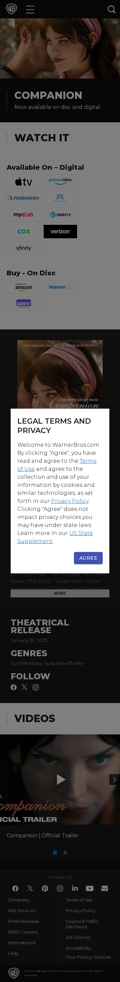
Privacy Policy (69, 501)
